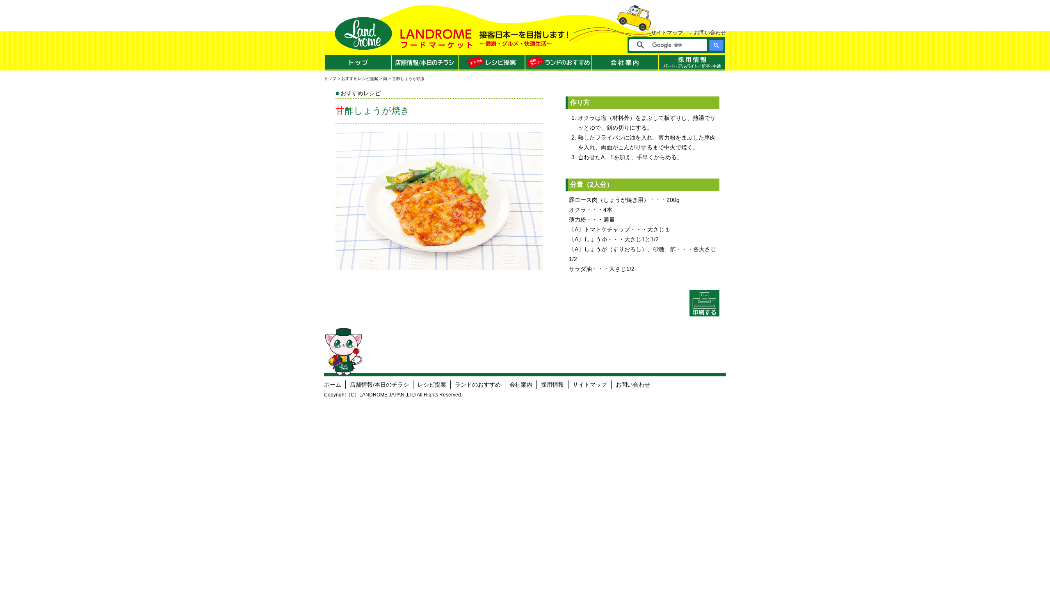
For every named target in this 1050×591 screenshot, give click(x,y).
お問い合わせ (710, 33)
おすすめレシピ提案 (359, 78)
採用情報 (552, 384)
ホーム (332, 384)
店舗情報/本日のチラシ (379, 384)
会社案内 (520, 384)
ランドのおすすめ (478, 384)
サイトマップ (667, 33)
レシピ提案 (432, 384)
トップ (330, 78)
